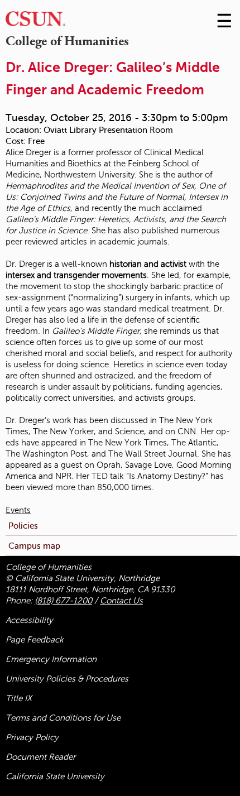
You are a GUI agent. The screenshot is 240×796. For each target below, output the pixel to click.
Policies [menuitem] (23, 525)
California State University (55, 776)
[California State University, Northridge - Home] (35, 21)
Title (19, 698)
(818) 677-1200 (63, 600)
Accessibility (29, 620)
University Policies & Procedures (67, 678)
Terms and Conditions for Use (63, 717)
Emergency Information (51, 659)
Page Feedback (35, 639)
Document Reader (40, 756)
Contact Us (121, 600)
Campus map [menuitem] (34, 545)
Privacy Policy (32, 737)
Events (18, 510)
